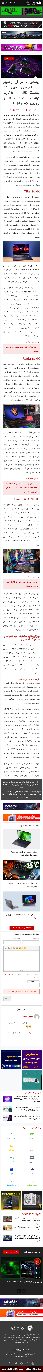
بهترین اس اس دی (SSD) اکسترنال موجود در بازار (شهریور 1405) (27, 1108)
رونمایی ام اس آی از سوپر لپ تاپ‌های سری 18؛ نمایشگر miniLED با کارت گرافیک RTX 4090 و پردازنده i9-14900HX (21, 93)
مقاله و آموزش (37, 1215)
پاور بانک (11, 1161)
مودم (11, 1173)
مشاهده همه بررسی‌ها (11, 1252)
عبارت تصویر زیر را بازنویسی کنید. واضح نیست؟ (22, 976)
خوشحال (14, 948)
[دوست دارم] (30, 1032)
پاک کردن (8, 948)
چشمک (25, 948)
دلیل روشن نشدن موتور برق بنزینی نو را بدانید (27, 1228)
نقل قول (6, 948)
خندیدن (11, 948)
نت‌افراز (8, 1335)
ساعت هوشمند (31, 1185)
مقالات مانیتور (37, 1233)
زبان (19, 948)
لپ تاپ (11, 1150)
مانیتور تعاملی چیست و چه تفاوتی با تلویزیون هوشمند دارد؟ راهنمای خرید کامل (27, 1238)
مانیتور (31, 1161)
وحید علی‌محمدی (34, 110)
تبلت (31, 1150)
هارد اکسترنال (11, 1185)
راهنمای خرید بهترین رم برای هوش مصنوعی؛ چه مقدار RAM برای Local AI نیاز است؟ (26, 1099)
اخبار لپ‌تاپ (9, 58)
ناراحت (22, 948)
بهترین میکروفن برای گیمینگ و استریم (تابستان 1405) (27, 1117)
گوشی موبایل (11, 1138)
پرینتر (31, 1173)
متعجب (17, 948)
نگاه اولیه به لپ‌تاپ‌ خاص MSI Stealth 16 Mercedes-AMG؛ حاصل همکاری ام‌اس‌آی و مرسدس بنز (21, 487)
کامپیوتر (31, 1138)
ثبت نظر (7, 998)
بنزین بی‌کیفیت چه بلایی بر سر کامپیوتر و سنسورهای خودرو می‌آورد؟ (26, 1219)
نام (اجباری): (35, 938)
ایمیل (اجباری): (16, 938)
